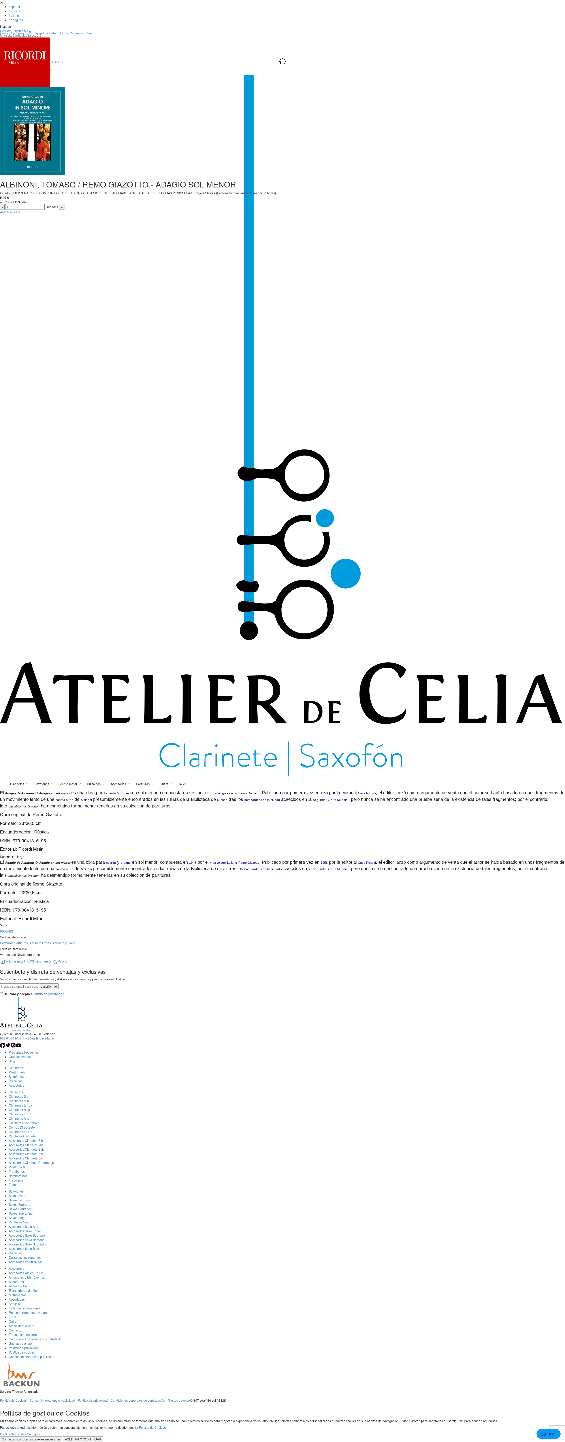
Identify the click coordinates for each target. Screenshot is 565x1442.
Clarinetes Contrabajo (24, 1123)
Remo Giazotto (248, 793)
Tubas (13, 1184)
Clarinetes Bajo (19, 1109)
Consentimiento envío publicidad (31, 1356)
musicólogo (218, 793)
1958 (324, 793)
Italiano (14, 15)
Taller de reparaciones (24, 1308)
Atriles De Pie (18, 1286)
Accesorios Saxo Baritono (27, 1240)
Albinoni (86, 800)
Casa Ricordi (367, 793)
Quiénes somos (20, 1056)
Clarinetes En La (20, 1105)
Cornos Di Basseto (22, 1127)
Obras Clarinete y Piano (58, 943)
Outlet (13, 1321)
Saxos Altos (17, 1195)
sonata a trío (64, 800)
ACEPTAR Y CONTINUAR (83, 1439)
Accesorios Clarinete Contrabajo (31, 1162)
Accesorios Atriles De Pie (26, 1273)
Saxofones (16, 1076)
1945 (192, 793)
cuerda (111, 793)
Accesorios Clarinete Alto (26, 1154)
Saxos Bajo (16, 1217)
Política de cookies (22, 1352)
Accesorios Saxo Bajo (24, 1248)
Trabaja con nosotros (23, 1334)
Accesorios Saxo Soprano (27, 1235)
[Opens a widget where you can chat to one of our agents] (548, 1434)
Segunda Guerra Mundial (330, 800)
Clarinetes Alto (19, 1118)
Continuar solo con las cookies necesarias (31, 1439)
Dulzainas (16, 1081)
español (14, 6)
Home (4, 33)
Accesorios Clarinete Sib (26, 1140)
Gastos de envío (20, 1343)
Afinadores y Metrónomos (27, 1277)
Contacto (15, 1330)
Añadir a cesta (10, 212)
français (14, 11)
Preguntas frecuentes (24, 1052)
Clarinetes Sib (18, 1096)
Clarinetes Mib (19, 1101)
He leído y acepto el (34, 994)
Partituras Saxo (19, 1222)
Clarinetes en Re (20, 1131)
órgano (126, 793)
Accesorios (16, 1085)
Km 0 (12, 1317)
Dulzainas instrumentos (25, 1257)
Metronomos (17, 1295)
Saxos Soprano (19, 1204)
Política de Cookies (13, 1400)
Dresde (222, 800)
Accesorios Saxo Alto (23, 1226)
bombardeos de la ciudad (262, 800)
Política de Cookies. (153, 1427)
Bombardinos (18, 1176)
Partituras (6, 943)
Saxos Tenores (19, 1200)
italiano (232, 793)
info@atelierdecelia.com (39, 1038)
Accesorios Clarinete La (25, 1158)
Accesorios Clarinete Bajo (27, 1149)
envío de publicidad (49, 994)
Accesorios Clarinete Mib (26, 1145)
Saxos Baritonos (20, 1209)
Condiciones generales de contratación (36, 1339)
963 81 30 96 (9, 1038)
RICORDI (6, 931)
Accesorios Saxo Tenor (25, 1231)
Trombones (17, 1171)
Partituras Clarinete (27, 943)
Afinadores (16, 1281)
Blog (12, 1061)
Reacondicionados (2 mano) (29, 1312)
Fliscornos (16, 1180)
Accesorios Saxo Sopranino (28, 1244)
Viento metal (17, 1072)
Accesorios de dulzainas (26, 1262)
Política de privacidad (24, 1348)
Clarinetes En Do (20, 1114)
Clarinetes (16, 1068)
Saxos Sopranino (21, 1213)
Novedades (17, 1299)
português (16, 20)
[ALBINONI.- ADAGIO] (32, 131)
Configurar (34, 1434)
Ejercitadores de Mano (24, 1290)
